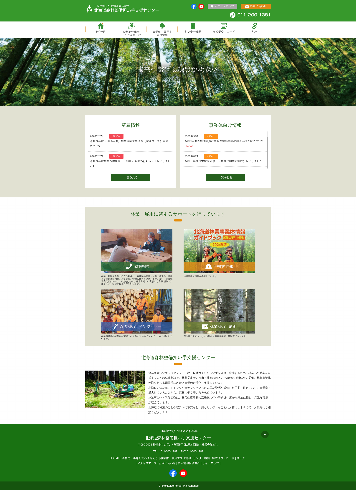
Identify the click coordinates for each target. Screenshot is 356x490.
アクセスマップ (147, 463)
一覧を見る (131, 177)
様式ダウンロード (223, 458)
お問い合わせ (167, 463)
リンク (241, 458)
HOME (115, 458)
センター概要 (201, 458)
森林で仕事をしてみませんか (140, 458)
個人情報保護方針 (189, 463)
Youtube (201, 6)
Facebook (194, 6)
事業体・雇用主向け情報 (175, 458)
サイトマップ (210, 463)
